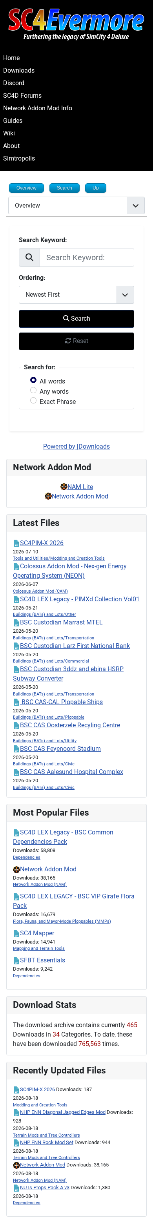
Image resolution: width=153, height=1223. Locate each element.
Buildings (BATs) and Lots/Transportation (53, 638)
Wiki (9, 133)
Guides (12, 120)
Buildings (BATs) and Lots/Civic (44, 764)
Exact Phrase (58, 401)
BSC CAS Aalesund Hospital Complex (71, 772)
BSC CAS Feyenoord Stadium (60, 748)
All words (52, 381)
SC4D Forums (22, 95)
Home (11, 58)
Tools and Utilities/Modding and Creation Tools (59, 558)
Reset (79, 341)
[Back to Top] (139, 1208)
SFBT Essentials (42, 960)
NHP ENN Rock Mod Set (46, 1142)
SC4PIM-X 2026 (42, 543)
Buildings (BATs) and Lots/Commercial (51, 661)
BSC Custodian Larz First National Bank (75, 646)
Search (79, 318)
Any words (54, 391)
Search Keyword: (43, 240)
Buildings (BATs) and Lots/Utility (44, 740)
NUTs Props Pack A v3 (44, 1187)
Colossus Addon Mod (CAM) (40, 591)
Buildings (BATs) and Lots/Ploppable (48, 717)
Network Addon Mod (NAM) (40, 884)
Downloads (19, 70)
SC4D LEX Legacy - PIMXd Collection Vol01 (80, 599)
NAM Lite (80, 487)
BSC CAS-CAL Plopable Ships (61, 702)
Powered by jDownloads (76, 446)
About (11, 146)
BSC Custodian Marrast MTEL (61, 622)
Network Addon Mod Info (37, 108)
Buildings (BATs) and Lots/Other (44, 614)
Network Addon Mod (80, 496)
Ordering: (32, 277)
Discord (13, 83)
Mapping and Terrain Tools (39, 948)
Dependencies (26, 857)
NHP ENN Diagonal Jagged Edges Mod (63, 1112)
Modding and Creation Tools (40, 1105)
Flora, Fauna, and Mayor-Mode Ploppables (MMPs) (62, 921)
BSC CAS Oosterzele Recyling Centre (70, 725)
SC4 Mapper (37, 933)
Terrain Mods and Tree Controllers (46, 1135)
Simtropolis (19, 158)
